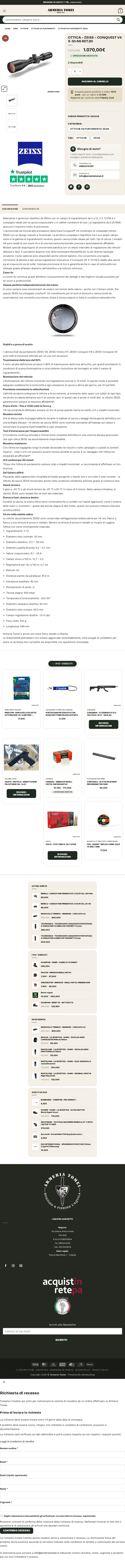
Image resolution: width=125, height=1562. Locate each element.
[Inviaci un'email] (21, 1323)
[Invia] (118, 27)
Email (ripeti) (13, 1541)
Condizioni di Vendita (61, 1436)
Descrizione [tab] (10, 216)
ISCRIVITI (61, 1397)
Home (7, 36)
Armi (15, 36)
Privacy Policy (100, 1436)
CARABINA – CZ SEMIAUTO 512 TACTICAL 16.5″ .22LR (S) (101, 721)
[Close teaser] (23, 1557)
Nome (4, 1555)
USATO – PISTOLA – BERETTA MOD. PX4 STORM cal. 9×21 (21, 789)
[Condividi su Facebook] (79, 194)
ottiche (81, 145)
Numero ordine (9, 1514)
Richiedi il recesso (61, 1406)
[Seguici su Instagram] (13, 1323)
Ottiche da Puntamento (43, 36)
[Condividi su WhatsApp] (71, 194)
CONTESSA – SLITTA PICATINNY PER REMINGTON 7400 (102, 789)
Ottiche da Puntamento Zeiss (73, 36)
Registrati (75, 105)
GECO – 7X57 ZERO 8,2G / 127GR (102, 845)
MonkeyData (88, 1441)
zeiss (96, 145)
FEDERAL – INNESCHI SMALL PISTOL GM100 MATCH (59, 789)
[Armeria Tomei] (61, 18)
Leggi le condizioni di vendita (17, 1507)
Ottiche (24, 36)
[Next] (11, 103)
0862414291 (76, 9)
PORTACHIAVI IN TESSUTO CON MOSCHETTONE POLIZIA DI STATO (62, 721)
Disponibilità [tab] (30, 216)
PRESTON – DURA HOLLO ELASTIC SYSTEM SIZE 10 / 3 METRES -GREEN (21, 721)
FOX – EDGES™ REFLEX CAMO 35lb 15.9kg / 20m (21, 915)
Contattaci (42, 1436)
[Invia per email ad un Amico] (87, 194)
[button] (4, 18)
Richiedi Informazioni (103, 731)
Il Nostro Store (25, 1436)
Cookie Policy (83, 1436)
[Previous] (9, 129)
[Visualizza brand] (30, 153)
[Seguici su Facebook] (6, 1323)
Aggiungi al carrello (95, 88)
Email (4, 1528)
